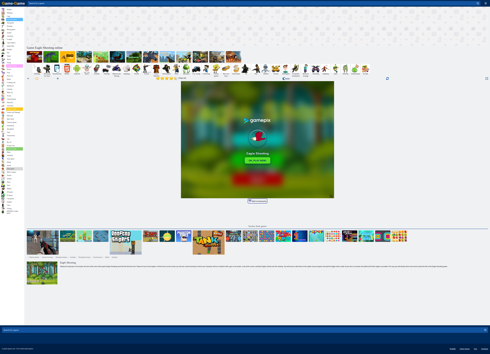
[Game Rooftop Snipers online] (126, 242)
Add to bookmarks (258, 201)
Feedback (484, 349)
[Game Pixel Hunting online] (134, 57)
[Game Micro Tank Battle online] (209, 242)
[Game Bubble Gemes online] (283, 236)
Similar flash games (257, 226)
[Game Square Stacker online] (382, 236)
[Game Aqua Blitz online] (366, 236)
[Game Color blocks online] (349, 236)
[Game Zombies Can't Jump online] (233, 57)
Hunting (73, 257)
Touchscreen (97, 257)
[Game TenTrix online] (300, 236)
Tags (475, 349)
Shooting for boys (84, 257)
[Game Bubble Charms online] (316, 236)
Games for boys (47, 257)
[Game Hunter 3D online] (84, 57)
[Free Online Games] (13, 3)
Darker (287, 78)
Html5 (107, 257)
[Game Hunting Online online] (217, 57)
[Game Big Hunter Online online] (67, 57)
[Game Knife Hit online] (167, 236)
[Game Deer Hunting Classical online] (117, 57)
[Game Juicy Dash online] (399, 236)
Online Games (34, 257)
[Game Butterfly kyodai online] (250, 236)
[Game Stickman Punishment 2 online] (183, 57)
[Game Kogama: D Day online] (150, 236)
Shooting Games (61, 257)
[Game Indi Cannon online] (67, 236)
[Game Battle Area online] (43, 242)
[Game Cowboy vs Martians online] (84, 236)
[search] (478, 3)
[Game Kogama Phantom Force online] (183, 236)
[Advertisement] (142, 26)
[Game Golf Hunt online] (167, 57)
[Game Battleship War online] (100, 236)
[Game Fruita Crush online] (266, 236)
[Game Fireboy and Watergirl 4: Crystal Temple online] (233, 236)
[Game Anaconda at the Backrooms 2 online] (200, 57)
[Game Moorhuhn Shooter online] (34, 57)
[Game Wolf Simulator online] (51, 57)
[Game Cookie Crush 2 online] (333, 236)
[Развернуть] (487, 78)
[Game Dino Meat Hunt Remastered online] (100, 57)
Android (114, 257)
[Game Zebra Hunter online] (150, 57)
